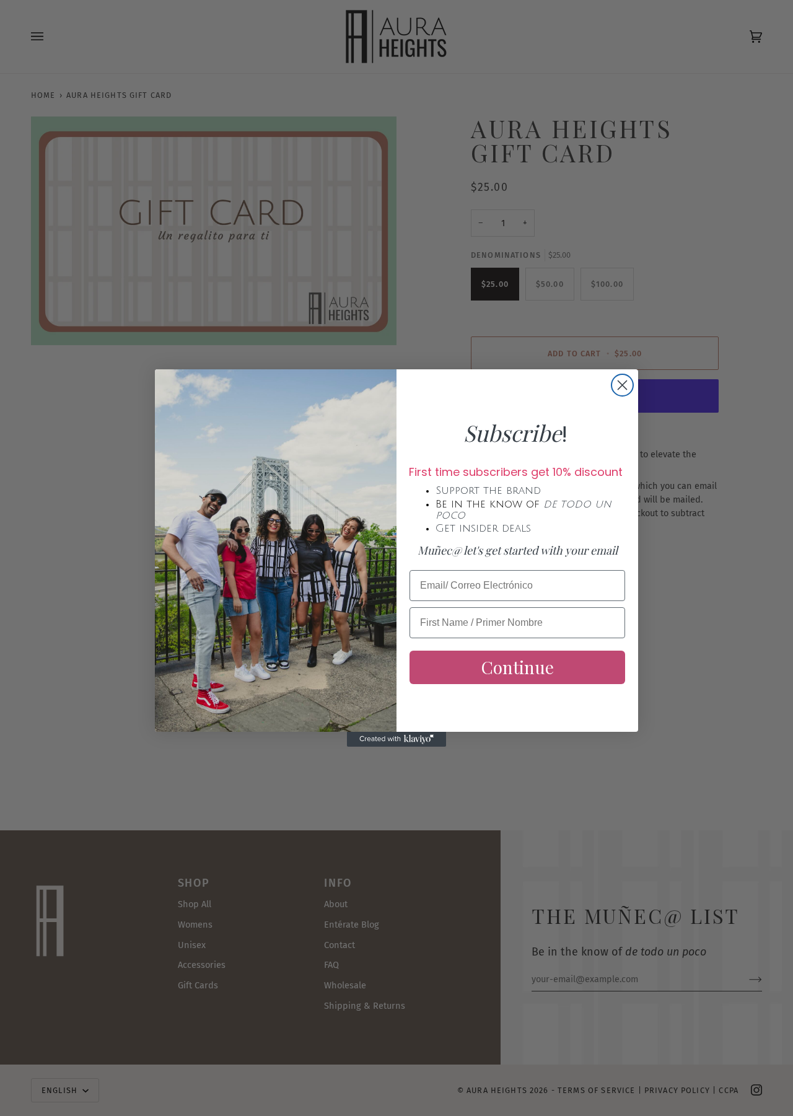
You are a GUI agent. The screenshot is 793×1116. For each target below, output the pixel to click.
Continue (517, 667)
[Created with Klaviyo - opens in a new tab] (396, 739)
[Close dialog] (622, 385)
